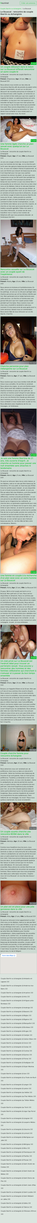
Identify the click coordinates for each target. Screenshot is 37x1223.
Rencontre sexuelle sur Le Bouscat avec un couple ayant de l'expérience (17, 271)
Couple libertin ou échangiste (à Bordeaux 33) (17, 1027)
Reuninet (4, 3)
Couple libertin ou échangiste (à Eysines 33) (16, 1055)
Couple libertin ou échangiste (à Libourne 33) (17, 1129)
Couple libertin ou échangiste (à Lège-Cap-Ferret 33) (18, 1112)
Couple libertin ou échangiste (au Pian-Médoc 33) (18, 1096)
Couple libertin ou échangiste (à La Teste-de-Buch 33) (18, 1079)
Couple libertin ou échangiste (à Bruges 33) (16, 1031)
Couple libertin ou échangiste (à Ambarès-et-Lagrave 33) (17, 980)
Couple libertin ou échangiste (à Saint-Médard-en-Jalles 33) (17, 1197)
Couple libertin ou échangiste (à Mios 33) (15, 1148)
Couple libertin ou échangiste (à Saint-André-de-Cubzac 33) (18, 1165)
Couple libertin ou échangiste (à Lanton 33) (16, 1088)
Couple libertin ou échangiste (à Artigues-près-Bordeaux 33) (17, 1002)
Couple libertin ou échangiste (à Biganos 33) (16, 1019)
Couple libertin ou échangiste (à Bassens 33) (16, 1011)
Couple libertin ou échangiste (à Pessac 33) (16, 1160)
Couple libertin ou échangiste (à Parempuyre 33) (18, 1152)
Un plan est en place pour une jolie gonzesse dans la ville (17, 907)
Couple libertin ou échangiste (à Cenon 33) (16, 1043)
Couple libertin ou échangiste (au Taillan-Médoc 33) (17, 1101)
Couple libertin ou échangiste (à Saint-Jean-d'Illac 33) (18, 1186)
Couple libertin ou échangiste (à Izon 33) (15, 1073)
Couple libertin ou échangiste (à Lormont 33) (16, 1133)
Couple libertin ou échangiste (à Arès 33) (15, 997)
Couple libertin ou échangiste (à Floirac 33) (16, 1059)
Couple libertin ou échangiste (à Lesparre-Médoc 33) (18, 1123)
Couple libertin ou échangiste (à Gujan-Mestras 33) (17, 1068)
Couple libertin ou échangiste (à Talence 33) (16, 1207)
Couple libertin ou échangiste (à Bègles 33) (16, 1015)
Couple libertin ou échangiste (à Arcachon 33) (17, 993)
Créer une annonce (28, 3)
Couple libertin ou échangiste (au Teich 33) (16, 1107)
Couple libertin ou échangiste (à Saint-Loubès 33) (18, 1192)
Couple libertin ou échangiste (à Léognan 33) (16, 1118)
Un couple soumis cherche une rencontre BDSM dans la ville (15, 832)
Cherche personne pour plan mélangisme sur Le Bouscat (14, 367)
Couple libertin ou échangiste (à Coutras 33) (16, 1051)
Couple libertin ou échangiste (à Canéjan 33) (16, 1035)
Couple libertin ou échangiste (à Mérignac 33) (17, 1144)
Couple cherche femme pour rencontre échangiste (14, 754)
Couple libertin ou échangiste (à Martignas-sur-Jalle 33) (17, 1138)
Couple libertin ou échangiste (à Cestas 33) (16, 1047)
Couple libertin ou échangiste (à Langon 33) (16, 1084)
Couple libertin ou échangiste (10, 9)
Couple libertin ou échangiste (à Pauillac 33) (16, 1156)
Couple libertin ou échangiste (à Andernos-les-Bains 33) (17, 987)
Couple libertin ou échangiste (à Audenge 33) (17, 1008)
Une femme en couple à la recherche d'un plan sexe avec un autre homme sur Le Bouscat (18, 578)
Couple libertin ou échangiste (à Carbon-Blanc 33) (18, 1039)
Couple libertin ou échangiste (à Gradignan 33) (17, 1062)
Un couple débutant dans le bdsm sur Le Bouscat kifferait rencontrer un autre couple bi (17, 69)
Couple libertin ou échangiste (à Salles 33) (16, 1203)
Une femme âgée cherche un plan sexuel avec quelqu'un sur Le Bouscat (16, 146)
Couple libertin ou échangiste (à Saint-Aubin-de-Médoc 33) (18, 1172)
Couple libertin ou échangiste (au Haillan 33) (16, 1092)
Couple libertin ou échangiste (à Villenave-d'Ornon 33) (18, 1212)
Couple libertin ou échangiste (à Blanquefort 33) (18, 1023)
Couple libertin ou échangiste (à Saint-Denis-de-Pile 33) (18, 1179)
